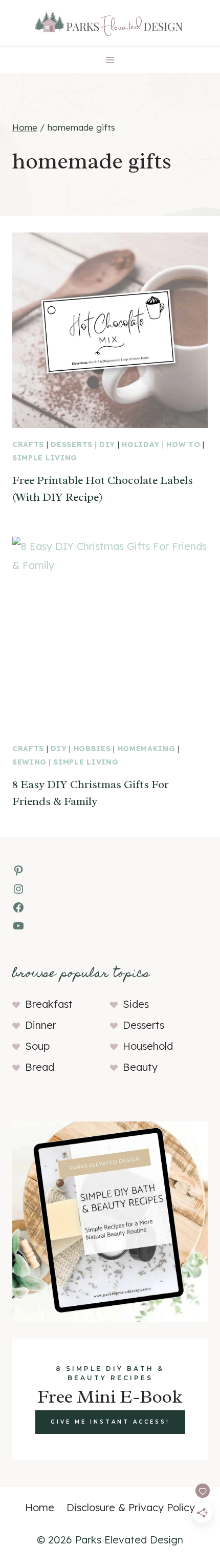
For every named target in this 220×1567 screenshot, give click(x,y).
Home (39, 1507)
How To (183, 444)
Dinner (40, 1025)
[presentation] (110, 330)
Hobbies (92, 748)
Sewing (29, 762)
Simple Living (44, 457)
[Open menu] (110, 60)
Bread (39, 1067)
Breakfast (49, 1004)
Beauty (140, 1067)
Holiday (141, 444)
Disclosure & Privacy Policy (131, 1507)
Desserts (72, 444)
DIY (107, 444)
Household (148, 1046)
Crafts (28, 444)
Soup (37, 1046)
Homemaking (146, 748)
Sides (136, 1004)
